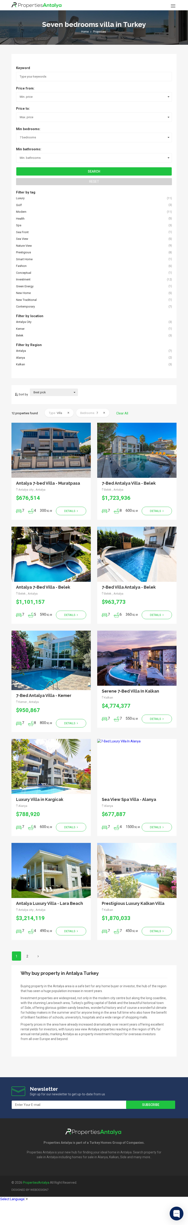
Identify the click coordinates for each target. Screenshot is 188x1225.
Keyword (23, 68)
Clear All (122, 413)
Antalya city (23, 322)
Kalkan (20, 364)
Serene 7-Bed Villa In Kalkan (130, 691)
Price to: (23, 108)
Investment (23, 279)
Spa (18, 225)
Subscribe (150, 1105)
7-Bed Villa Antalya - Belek (129, 587)
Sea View (22, 239)
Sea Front (22, 232)
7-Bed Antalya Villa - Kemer (43, 695)
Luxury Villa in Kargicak (39, 799)
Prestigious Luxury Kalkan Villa (133, 903)
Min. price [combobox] (26, 96)
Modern (21, 211)
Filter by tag (25, 192)
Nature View (24, 245)
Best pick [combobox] (39, 392)
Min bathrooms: (28, 149)
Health (20, 218)
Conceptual (23, 272)
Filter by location (29, 316)
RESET (94, 181)
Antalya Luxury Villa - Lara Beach (49, 903)
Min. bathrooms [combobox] (30, 157)
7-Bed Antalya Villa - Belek (129, 483)
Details (70, 511)
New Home (23, 293)
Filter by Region (29, 345)
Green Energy (24, 286)
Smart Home (24, 259)
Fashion (21, 266)
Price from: (25, 88)
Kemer (20, 328)
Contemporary (25, 306)
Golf (19, 205)
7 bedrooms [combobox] (28, 137)
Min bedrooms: (28, 129)
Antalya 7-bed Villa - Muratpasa (48, 483)
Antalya (21, 350)
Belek (19, 335)
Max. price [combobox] (26, 117)
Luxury (20, 198)
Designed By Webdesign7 (29, 1189)
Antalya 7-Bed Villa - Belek (43, 587)
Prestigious (23, 252)
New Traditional (26, 300)
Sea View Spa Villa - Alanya (129, 799)
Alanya (20, 357)
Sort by (23, 394)
